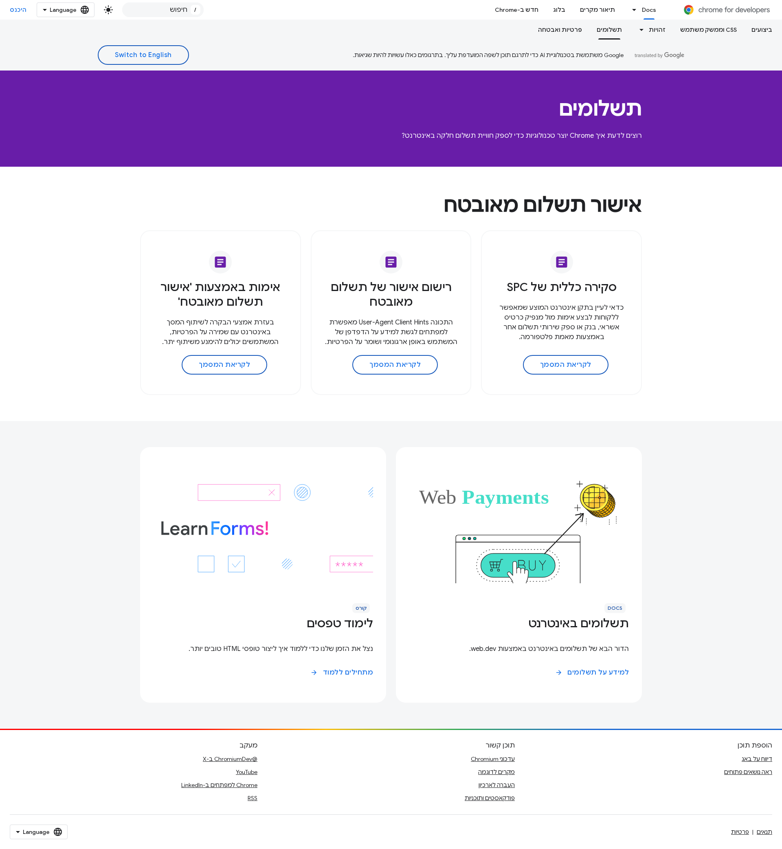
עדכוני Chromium (493, 759)
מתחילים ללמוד (341, 672)
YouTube (246, 772)
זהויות (657, 29)
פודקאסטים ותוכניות (490, 798)
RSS (252, 798)
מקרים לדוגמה (496, 772)
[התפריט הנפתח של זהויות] (639, 30)
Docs (649, 9)
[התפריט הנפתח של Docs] (632, 10)
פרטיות (740, 832)
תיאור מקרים (597, 9)
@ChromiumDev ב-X (230, 759)
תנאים (764, 832)
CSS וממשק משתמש (708, 29)
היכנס (18, 9)
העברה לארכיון (497, 785)
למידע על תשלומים (592, 672)
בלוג (559, 9)
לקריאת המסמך (565, 365)
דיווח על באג (757, 759)
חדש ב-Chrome (516, 9)
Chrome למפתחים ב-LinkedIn (219, 785)
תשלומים (609, 29)
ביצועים (761, 29)
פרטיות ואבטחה (560, 29)
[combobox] (163, 9)
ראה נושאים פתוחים (748, 772)
